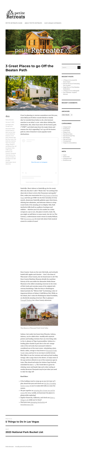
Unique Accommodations (70, 143)
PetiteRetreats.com (26, 404)
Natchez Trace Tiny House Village (11, 142)
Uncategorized (67, 141)
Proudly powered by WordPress (23, 446)
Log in (64, 155)
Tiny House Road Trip (69, 136)
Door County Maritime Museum (10, 133)
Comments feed (67, 158)
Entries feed (66, 156)
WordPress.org (67, 160)
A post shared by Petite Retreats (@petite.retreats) (39, 182)
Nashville (8, 141)
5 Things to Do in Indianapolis (71, 90)
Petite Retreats (10, 119)
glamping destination (38, 402)
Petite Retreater (10, 446)
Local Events (66, 130)
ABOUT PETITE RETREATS (33, 23)
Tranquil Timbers (26, 300)
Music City (13, 139)
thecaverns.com (29, 219)
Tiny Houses (66, 137)
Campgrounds (10, 124)
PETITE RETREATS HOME (14, 23)
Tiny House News (67, 134)
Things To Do (9, 126)
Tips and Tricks (67, 139)
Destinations (66, 128)
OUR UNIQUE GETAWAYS (52, 23)
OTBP (7, 149)
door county (9, 132)
